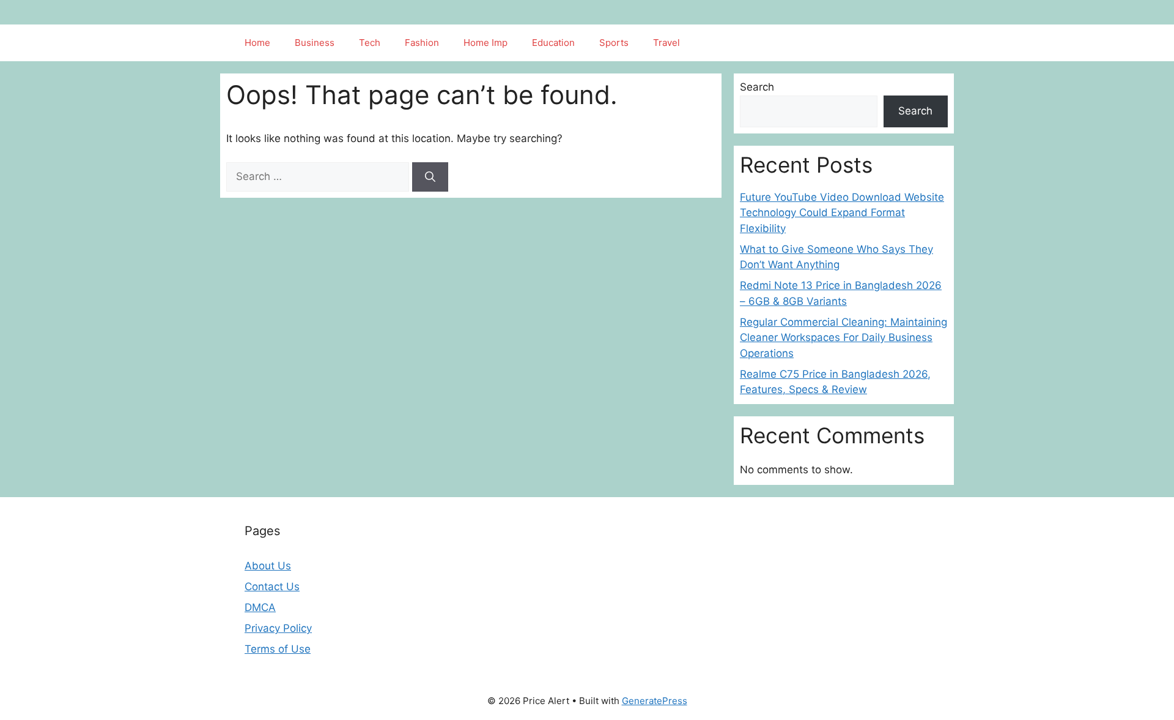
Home (257, 42)
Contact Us (272, 586)
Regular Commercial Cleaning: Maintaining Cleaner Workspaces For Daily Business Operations (843, 337)
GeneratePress (654, 701)
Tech (369, 42)
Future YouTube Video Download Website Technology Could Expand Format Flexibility (842, 212)
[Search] (430, 177)
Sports (614, 42)
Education (553, 42)
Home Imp (485, 42)
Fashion (422, 42)
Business (314, 42)
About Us (268, 566)
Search (757, 87)
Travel (666, 42)
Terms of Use (278, 649)
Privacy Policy (278, 628)
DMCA (260, 607)
